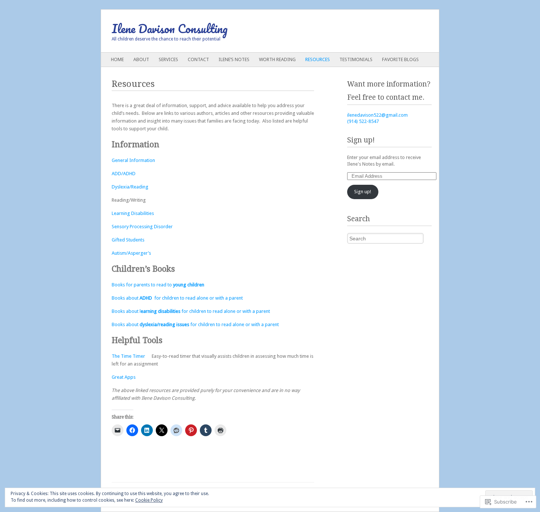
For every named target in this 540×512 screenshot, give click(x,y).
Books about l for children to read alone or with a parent (191, 311)
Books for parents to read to (158, 284)
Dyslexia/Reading (130, 187)
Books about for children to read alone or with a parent (177, 298)
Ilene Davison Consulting (170, 28)
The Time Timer (129, 356)
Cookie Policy (149, 500)
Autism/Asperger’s (131, 253)
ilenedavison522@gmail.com (377, 115)
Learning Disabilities (133, 213)
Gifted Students (128, 240)
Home (117, 59)
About (141, 59)
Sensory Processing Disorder (142, 226)
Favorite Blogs (400, 59)
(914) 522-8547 (363, 121)
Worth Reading (277, 59)
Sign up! (361, 140)
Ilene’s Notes (234, 59)
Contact (198, 59)
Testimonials (355, 59)
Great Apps (124, 377)
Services (168, 59)
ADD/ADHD (124, 173)
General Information (133, 160)
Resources (317, 59)
